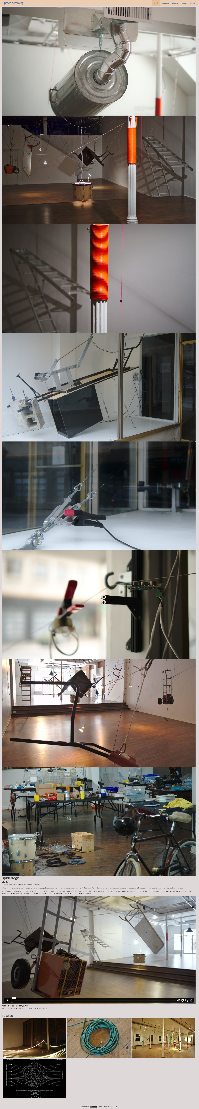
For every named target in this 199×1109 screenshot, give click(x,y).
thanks (192, 3)
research (165, 3)
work (156, 3)
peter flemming (13, 3)
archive (175, 3)
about (184, 3)
